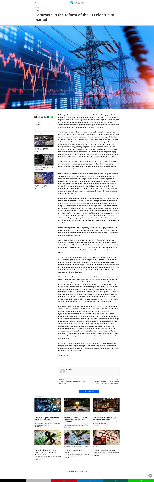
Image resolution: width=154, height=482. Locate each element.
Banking (36, 446)
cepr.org (66, 355)
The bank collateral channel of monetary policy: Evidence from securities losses (45, 452)
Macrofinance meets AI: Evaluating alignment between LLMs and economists (76, 420)
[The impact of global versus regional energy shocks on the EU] (43, 178)
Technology (72, 414)
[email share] (39, 117)
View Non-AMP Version (82, 471)
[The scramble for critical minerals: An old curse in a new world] (43, 141)
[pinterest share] (42, 117)
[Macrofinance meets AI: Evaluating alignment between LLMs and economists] (77, 405)
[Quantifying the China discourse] (106, 437)
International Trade (78, 446)
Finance (66, 414)
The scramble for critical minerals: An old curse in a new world (43, 150)
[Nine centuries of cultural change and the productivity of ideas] (106, 405)
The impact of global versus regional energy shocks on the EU (43, 187)
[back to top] (150, 476)
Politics (101, 414)
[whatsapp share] (48, 117)
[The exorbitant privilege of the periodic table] (77, 437)
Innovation (37, 414)
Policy (47, 414)
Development (67, 446)
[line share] (52, 117)
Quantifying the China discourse (104, 450)
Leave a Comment (89, 391)
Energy (44, 7)
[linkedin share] (45, 117)
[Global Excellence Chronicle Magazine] (77, 2)
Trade (86, 446)
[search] (119, 2)
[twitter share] (35, 117)
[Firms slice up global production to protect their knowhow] (47, 405)
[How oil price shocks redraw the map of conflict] (43, 160)
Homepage (37, 7)
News (42, 414)
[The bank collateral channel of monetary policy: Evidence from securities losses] (47, 437)
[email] (38, 480)
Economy (95, 414)
